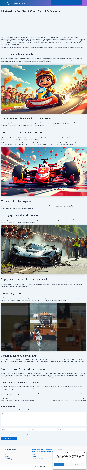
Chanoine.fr (8, 453)
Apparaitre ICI (8, 460)
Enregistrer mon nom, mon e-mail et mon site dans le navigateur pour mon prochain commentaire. (23, 434)
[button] (84, 452)
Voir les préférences (79, 464)
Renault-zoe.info (9, 458)
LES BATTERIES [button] (62, 3)
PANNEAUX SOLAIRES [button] (74, 3)
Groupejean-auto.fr (10, 454)
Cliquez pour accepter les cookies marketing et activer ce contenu (43, 327)
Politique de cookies (63, 467)
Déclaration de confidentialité (73, 467)
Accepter (59, 464)
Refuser (69, 464)
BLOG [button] (53, 3)
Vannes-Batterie (19, 3)
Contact (60, 449)
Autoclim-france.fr (9, 456)
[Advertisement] (43, 26)
